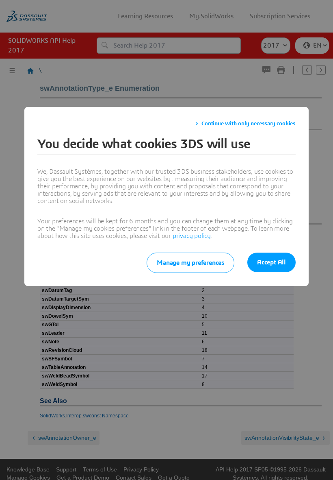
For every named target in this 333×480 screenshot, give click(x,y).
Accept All (271, 262)
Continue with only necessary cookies (248, 124)
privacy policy (192, 236)
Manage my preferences (190, 263)
